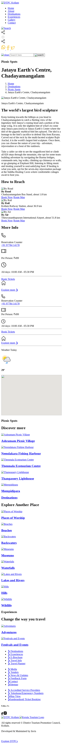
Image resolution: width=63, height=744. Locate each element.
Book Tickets (8, 279)
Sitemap (13, 684)
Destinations (14, 14)
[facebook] (8, 49)
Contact (12, 22)
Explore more (9, 289)
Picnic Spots (14, 89)
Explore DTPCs (9, 741)
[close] (5, 54)
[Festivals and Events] (31, 638)
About (11, 11)
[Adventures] (31, 626)
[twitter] (13, 49)
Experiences (14, 17)
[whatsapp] (3, 49)
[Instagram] (5, 714)
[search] (6, 28)
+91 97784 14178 (10, 245)
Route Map (19, 197)
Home (11, 8)
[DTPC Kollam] (10, 2)
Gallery (11, 19)
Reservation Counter (11, 242)
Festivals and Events (14, 644)
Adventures (8, 632)
